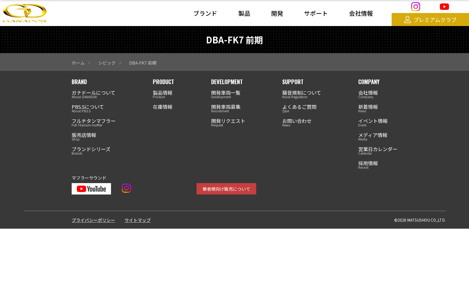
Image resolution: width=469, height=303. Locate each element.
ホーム (78, 62)
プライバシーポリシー (93, 220)
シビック (107, 62)
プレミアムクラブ (435, 20)
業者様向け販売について (226, 189)
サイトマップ (138, 220)
